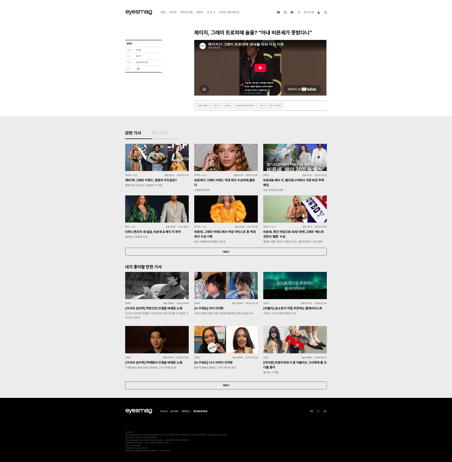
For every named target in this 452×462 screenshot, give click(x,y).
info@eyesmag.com (217, 435)
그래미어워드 (203, 105)
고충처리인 (185, 411)
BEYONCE (275, 105)
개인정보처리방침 (200, 411)
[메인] (138, 12)
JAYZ (262, 105)
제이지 (216, 105)
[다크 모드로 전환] (319, 12)
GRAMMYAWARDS (245, 105)
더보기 (226, 251)
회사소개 (309, 12)
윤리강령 (174, 411)
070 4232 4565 (198, 435)
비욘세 (227, 105)
